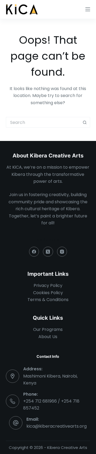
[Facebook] (34, 252)
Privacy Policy (48, 285)
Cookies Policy (48, 293)
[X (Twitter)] (48, 252)
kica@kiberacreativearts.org (56, 426)
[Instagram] (62, 252)
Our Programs (48, 329)
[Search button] (84, 122)
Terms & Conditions (48, 300)
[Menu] (87, 9)
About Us (47, 337)
